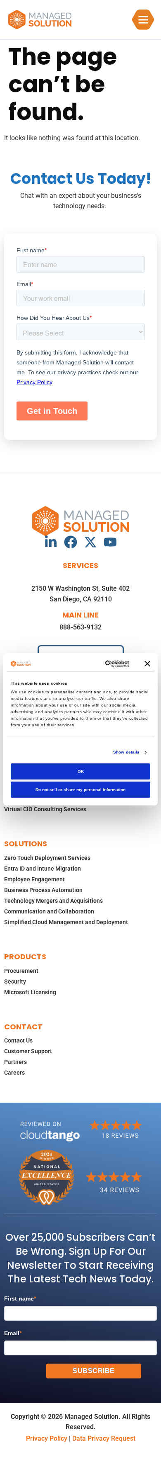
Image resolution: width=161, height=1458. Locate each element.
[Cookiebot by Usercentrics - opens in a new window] (96, 663)
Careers (14, 1072)
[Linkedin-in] (50, 542)
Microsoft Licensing (30, 992)
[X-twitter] (90, 542)
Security (15, 981)
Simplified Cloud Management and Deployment (66, 922)
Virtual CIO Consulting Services (45, 809)
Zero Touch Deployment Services (47, 858)
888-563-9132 (80, 627)
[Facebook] (70, 542)
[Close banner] (147, 664)
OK (81, 771)
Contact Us (18, 1040)
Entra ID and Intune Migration (42, 868)
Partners (15, 1062)
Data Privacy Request (103, 1438)
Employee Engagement (34, 879)
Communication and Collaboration (49, 911)
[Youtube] (110, 542)
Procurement (21, 970)
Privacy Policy (46, 1438)
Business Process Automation (43, 890)
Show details (126, 752)
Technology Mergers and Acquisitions (53, 900)
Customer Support (28, 1051)
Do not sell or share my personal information (80, 789)
